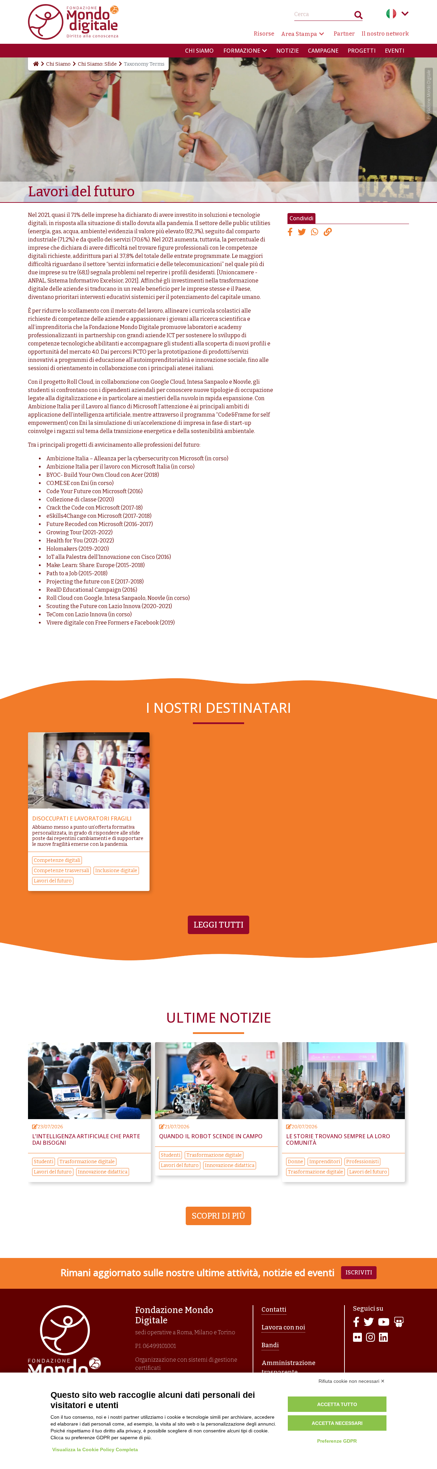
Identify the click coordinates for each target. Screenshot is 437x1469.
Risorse (264, 33)
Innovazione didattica (102, 1172)
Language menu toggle (405, 13)
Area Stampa (299, 34)
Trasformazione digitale (87, 1162)
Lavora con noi (283, 1327)
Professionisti (362, 1162)
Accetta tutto (337, 1404)
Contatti (274, 1309)
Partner (344, 33)
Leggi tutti (218, 925)
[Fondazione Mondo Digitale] (73, 21)
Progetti (362, 50)
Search (358, 16)
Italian (391, 13)
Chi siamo (199, 50)
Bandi (270, 1345)
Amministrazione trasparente (288, 1367)
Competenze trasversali (61, 871)
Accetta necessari (337, 1423)
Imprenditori (324, 1162)
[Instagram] (370, 1337)
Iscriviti (359, 1272)
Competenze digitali (57, 860)
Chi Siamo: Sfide (97, 64)
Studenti (43, 1162)
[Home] (35, 64)
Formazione (241, 50)
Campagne (323, 50)
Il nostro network (385, 33)
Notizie (287, 50)
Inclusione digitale (116, 871)
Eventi (394, 50)
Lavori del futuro (53, 881)
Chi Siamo (58, 64)
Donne (295, 1162)
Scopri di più (218, 1216)
